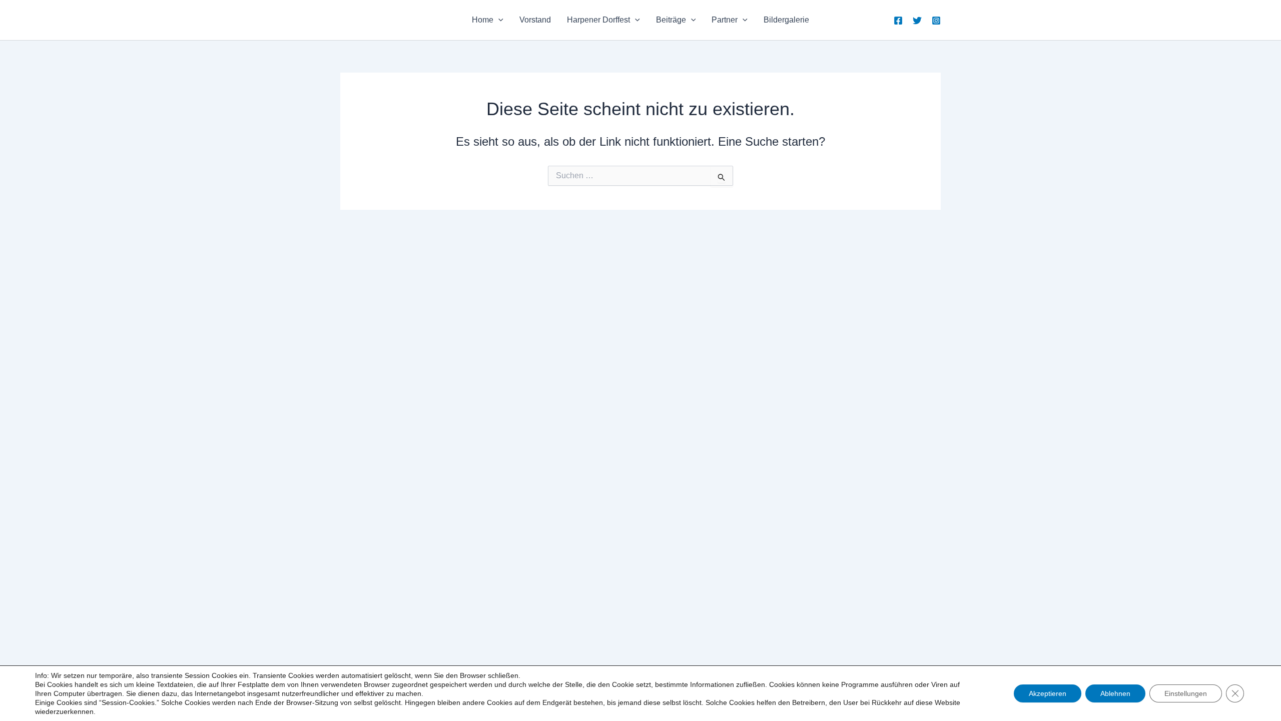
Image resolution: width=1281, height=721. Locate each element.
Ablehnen (1115, 693)
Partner (725, 20)
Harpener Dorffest (598, 20)
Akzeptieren (1047, 693)
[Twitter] (917, 20)
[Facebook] (898, 20)
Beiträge (671, 20)
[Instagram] (936, 20)
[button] (498, 20)
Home (482, 20)
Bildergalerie (786, 20)
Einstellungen (1185, 693)
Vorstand (535, 20)
